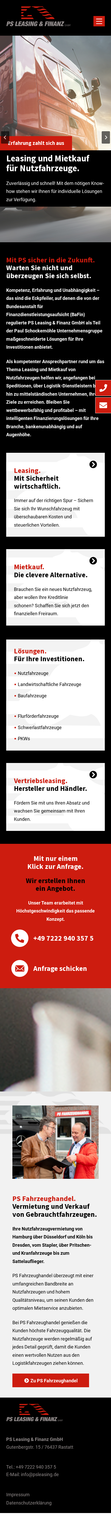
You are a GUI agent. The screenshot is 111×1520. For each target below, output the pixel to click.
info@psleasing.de (40, 1474)
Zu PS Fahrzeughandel (54, 1380)
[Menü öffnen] (99, 21)
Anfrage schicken (60, 968)
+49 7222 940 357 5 (63, 938)
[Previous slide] (5, 137)
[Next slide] (106, 137)
